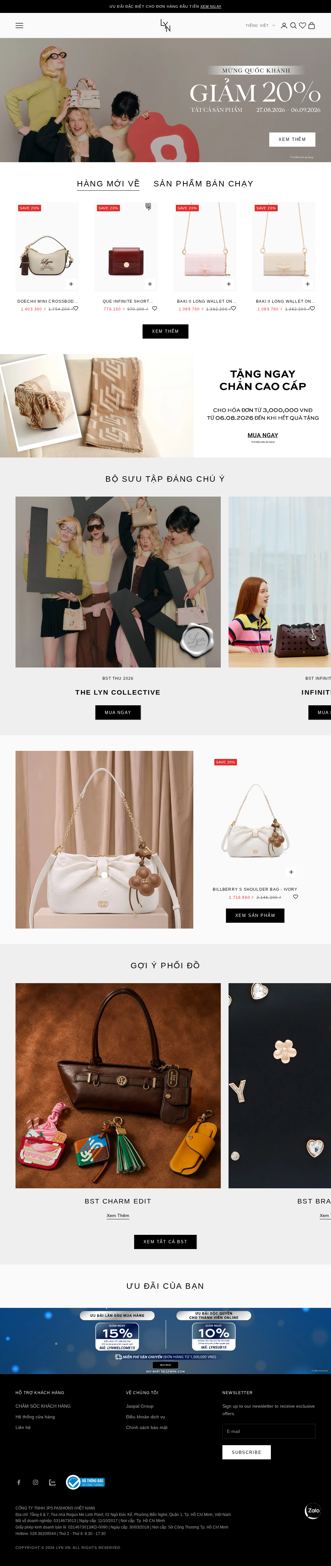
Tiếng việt (257, 25)
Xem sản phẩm (255, 915)
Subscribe (247, 1452)
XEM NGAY (210, 6)
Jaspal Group (140, 1406)
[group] (165, 405)
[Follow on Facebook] (19, 1482)
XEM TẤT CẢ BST (165, 1241)
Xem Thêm (292, 139)
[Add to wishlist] (75, 307)
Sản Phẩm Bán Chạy (204, 183)
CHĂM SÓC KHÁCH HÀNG (43, 1406)
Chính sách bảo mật (146, 1427)
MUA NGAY (118, 712)
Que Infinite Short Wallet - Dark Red (126, 302)
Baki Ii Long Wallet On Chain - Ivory (283, 302)
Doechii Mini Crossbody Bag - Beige (47, 302)
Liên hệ (23, 1427)
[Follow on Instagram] (35, 1482)
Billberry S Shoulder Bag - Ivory (255, 889)
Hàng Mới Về (109, 183)
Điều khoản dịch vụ (145, 1416)
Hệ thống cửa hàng (35, 1416)
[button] (313, 1511)
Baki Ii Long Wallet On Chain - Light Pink (204, 302)
